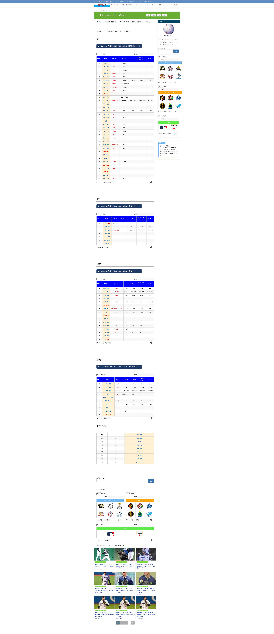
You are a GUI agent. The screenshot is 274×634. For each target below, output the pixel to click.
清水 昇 (106, 73)
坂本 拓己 (106, 148)
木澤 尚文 (106, 83)
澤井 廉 (108, 404)
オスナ (106, 312)
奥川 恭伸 (106, 76)
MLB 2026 (169, 4)
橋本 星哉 (107, 236)
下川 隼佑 (106, 168)
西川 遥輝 (139, 438)
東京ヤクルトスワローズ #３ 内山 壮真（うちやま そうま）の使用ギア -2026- (146, 590)
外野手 (154, 15)
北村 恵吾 (106, 325)
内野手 (165, 15)
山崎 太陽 (106, 107)
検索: (135, 54)
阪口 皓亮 (106, 161)
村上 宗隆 (139, 445)
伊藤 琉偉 (106, 335)
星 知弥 (106, 90)
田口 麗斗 (106, 110)
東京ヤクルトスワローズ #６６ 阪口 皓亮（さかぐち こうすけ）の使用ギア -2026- (146, 566)
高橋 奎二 (106, 137)
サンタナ (108, 394)
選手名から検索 (162, 48)
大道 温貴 (106, 134)
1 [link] (150, 182)
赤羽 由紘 (106, 288)
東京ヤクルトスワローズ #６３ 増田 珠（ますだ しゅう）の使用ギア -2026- (125, 566)
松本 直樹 (107, 230)
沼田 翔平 (106, 175)
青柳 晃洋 (106, 178)
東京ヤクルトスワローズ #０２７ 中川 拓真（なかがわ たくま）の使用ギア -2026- (104, 614)
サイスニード (139, 462)
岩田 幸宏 (108, 411)
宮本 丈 (106, 308)
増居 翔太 (106, 124)
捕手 (149, 15)
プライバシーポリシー (116, 4)
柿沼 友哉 (107, 233)
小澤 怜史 (106, 131)
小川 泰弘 (106, 100)
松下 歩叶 (106, 298)
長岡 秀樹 (106, 301)
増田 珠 (108, 407)
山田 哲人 (106, 291)
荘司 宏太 (106, 104)
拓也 (106, 121)
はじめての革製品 (164, 145)
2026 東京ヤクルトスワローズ (100, 586)
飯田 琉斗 (106, 154)
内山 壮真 (106, 295)
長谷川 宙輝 (106, 144)
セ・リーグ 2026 (147, 4)
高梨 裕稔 (106, 117)
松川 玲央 (106, 322)
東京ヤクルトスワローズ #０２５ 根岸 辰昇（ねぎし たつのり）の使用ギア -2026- (146, 614)
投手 (160, 15)
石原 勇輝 (106, 114)
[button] (101, 59)
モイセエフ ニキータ (108, 397)
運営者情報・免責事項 (127, 4)
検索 (151, 481)
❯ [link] (152, 182)
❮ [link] (147, 182)
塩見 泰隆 (108, 390)
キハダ (106, 63)
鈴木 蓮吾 (106, 141)
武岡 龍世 (106, 332)
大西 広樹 (106, 127)
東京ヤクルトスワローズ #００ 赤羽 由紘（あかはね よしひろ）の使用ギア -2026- (104, 590)
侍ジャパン (154, 4)
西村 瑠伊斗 (108, 400)
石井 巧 (106, 318)
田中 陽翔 (106, 329)
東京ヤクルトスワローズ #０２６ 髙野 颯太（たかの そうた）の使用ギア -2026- (125, 614)
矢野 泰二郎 (107, 240)
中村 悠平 (107, 226)
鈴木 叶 (107, 243)
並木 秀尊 (108, 383)
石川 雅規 (106, 80)
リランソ (106, 158)
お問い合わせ (176, 4)
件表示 (103, 54)
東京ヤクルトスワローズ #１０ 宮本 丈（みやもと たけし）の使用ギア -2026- (125, 590)
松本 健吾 (106, 97)
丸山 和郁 (108, 387)
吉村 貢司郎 (106, 87)
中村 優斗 (106, 70)
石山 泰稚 (106, 66)
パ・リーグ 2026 (137, 4)
